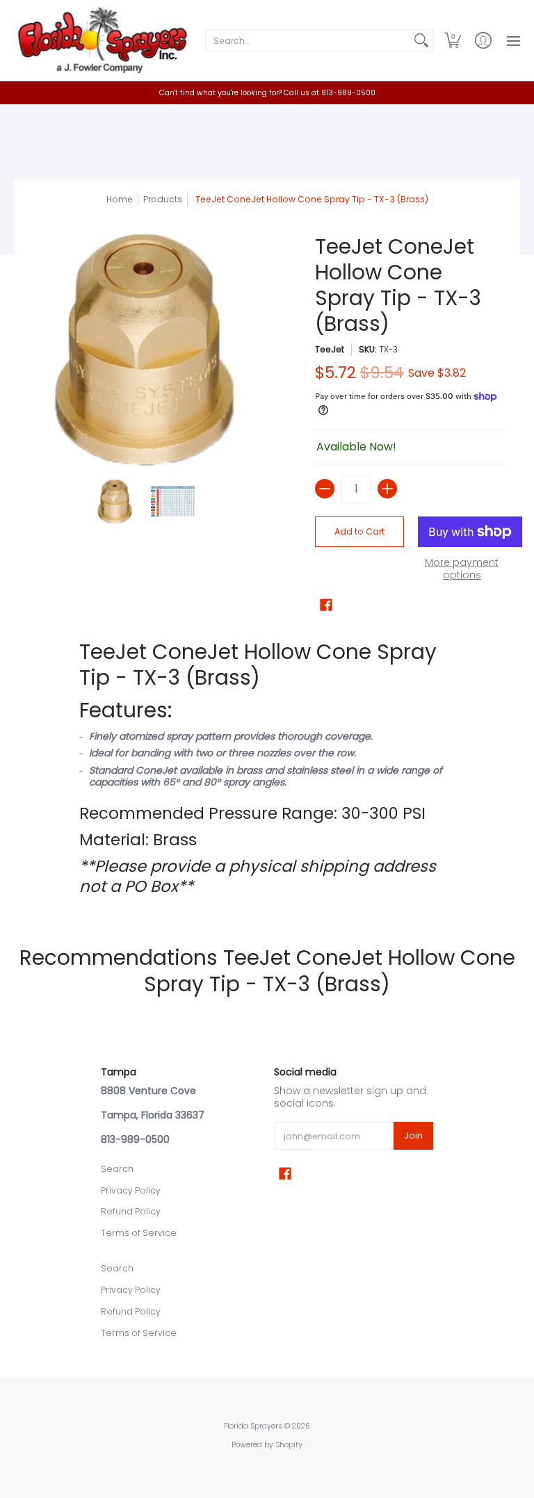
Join (413, 1135)
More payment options (462, 569)
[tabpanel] (267, 767)
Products (162, 199)
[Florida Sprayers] (101, 40)
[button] (452, 40)
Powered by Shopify (267, 1445)
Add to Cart (359, 531)
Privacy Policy (131, 1190)
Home (119, 199)
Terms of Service (139, 1233)
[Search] (421, 40)
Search (117, 1169)
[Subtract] (324, 488)
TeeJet (329, 349)
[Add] (387, 488)
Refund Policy (131, 1211)
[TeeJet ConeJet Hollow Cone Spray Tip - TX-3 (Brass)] (115, 502)
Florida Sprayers (253, 1426)
